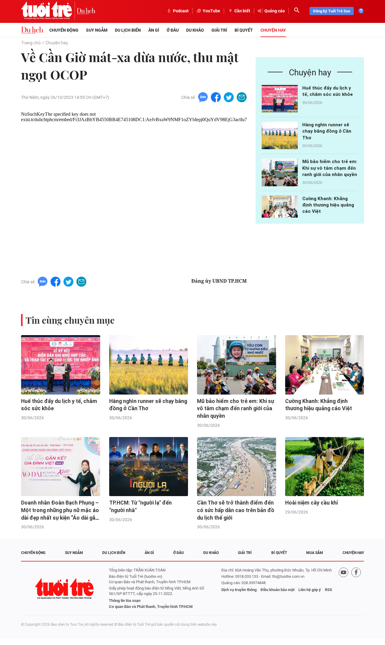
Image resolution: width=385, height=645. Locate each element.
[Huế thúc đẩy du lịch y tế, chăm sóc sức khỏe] (280, 98)
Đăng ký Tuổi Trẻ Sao (331, 11)
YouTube (211, 10)
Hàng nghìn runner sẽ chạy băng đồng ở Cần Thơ (326, 131)
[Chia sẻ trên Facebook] (216, 97)
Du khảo (195, 30)
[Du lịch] (86, 10)
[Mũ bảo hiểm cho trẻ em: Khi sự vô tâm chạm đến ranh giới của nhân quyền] (280, 172)
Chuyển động (64, 30)
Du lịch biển (128, 30)
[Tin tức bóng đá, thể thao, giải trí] (32, 30)
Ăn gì (153, 30)
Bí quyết (244, 30)
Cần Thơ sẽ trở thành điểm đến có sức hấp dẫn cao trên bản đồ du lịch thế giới (235, 510)
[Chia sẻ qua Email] (242, 97)
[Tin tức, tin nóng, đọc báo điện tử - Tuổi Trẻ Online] (49, 10)
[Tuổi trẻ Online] (65, 588)
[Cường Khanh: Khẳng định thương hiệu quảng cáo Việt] (280, 209)
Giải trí (219, 30)
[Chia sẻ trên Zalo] (203, 97)
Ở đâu (173, 30)
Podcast (181, 10)
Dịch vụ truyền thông (239, 589)
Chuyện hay (273, 30)
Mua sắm (314, 553)
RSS (328, 589)
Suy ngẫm (96, 30)
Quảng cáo (274, 10)
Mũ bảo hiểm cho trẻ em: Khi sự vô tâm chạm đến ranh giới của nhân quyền (329, 168)
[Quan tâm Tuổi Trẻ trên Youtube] (343, 588)
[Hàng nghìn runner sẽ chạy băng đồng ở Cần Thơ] (280, 135)
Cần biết (242, 10)
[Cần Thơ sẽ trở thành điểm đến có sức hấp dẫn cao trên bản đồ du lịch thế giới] (236, 466)
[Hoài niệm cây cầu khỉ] (324, 466)
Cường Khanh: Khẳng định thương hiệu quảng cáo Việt (328, 205)
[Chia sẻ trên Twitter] (229, 97)
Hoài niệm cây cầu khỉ (311, 503)
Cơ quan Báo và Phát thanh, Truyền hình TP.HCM (150, 606)
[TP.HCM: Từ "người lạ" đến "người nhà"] (148, 466)
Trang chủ (31, 42)
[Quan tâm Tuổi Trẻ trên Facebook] (356, 588)
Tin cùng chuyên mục (70, 320)
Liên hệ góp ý (309, 589)
